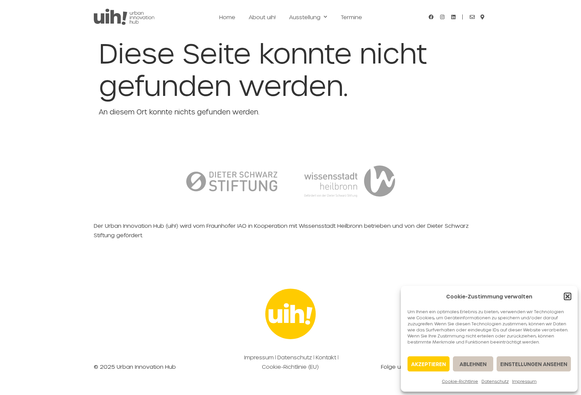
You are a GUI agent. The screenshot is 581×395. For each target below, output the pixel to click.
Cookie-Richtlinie (460, 381)
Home (227, 17)
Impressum (524, 381)
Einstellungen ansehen (533, 364)
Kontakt (326, 357)
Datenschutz (495, 381)
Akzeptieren (428, 364)
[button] (567, 296)
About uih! (262, 17)
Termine (351, 17)
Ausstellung (304, 17)
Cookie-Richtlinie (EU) (290, 366)
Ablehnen (473, 364)
